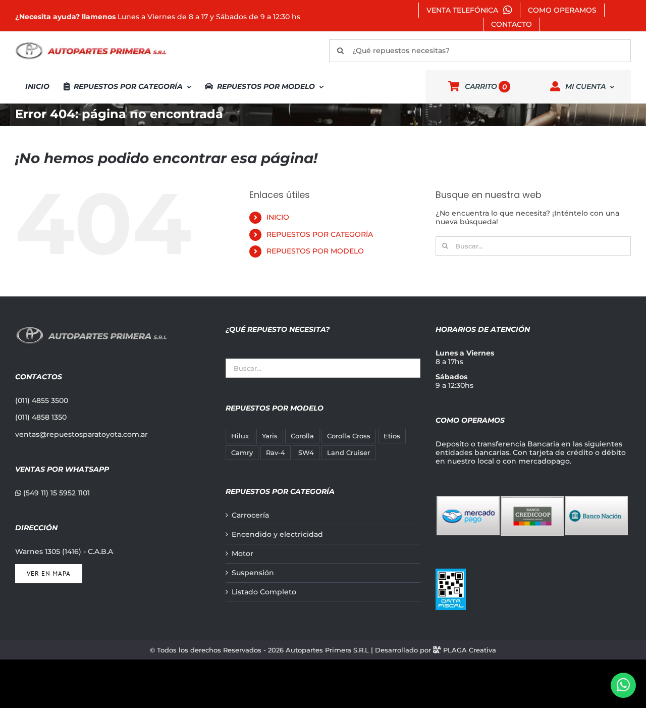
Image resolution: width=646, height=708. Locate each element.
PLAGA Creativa (469, 650)
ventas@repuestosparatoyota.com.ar (81, 434)
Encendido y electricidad (277, 534)
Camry (242, 453)
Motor (242, 553)
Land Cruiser (348, 453)
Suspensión (253, 573)
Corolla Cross (348, 436)
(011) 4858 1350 (41, 417)
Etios (392, 436)
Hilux (240, 436)
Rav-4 (275, 453)
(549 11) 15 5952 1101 (55, 492)
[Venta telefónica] (623, 685)
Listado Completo (264, 592)
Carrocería (250, 515)
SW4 (306, 453)
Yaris (270, 436)
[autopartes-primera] (91, 43)
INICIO (277, 217)
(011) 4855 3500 (41, 400)
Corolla (302, 436)
